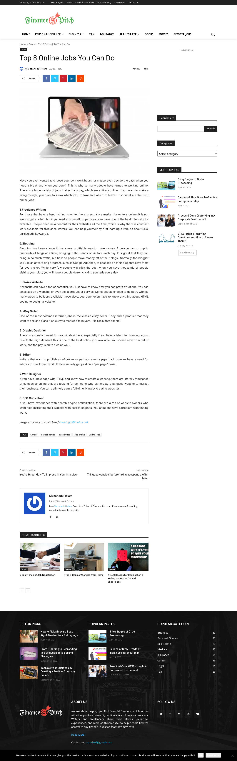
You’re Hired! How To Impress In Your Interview (48, 474)
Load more (186, 252)
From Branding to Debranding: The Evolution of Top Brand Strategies (59, 653)
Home (23, 44)
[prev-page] (22, 590)
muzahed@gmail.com (98, 742)
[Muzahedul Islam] (22, 69)
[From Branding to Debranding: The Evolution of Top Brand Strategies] (29, 653)
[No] (232, 755)
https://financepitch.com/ (61, 501)
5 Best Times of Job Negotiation (37, 575)
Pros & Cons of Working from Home (84, 575)
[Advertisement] (148, 18)
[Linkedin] (72, 78)
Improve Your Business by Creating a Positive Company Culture (58, 671)
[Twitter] (55, 78)
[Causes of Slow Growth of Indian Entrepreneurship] (166, 202)
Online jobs (94, 434)
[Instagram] (188, 713)
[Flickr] (179, 713)
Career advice (48, 434)
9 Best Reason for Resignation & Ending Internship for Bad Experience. (125, 578)
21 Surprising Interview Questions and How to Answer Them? (196, 237)
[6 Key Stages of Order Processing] (166, 184)
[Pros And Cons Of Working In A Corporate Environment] (166, 220)
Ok (200, 755)
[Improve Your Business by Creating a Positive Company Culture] (29, 672)
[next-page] (28, 590)
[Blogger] (161, 713)
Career (32, 44)
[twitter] (57, 516)
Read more (213, 755)
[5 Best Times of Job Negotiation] (40, 557)
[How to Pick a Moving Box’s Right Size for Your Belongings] (29, 636)
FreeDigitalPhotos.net (73, 422)
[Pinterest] (63, 78)
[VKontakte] (197, 713)
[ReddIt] (80, 78)
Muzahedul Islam (37, 68)
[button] (212, 34)
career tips (64, 434)
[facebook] (50, 516)
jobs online (79, 434)
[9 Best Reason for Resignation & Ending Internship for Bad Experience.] (128, 557)
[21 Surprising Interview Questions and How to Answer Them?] (166, 238)
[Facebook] (46, 78)
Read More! (78, 734)
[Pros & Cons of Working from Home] (84, 557)
